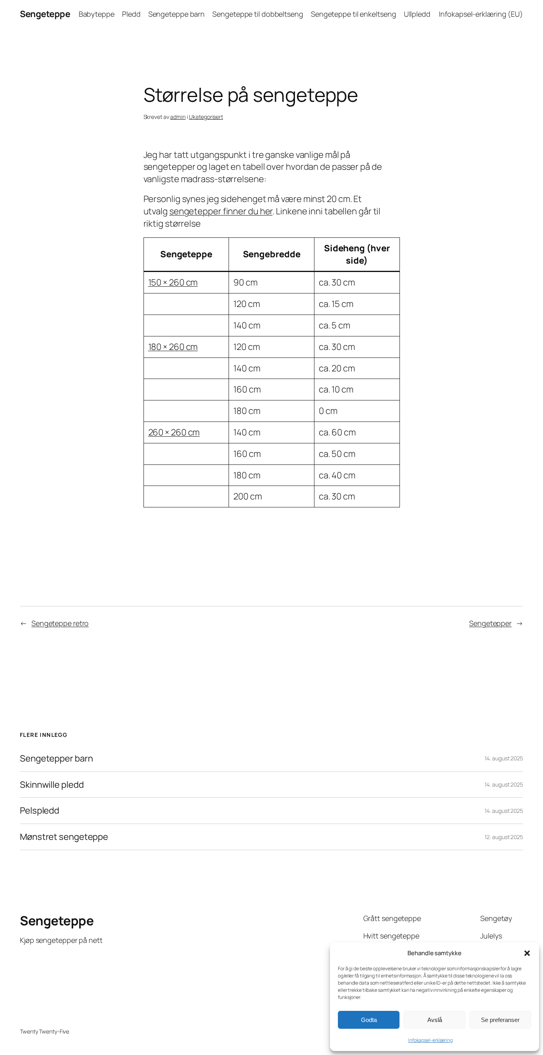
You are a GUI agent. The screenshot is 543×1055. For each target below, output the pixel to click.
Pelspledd (39, 811)
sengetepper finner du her (221, 211)
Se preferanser (500, 1019)
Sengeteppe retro (60, 623)
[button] (527, 953)
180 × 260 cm (173, 347)
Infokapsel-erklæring (430, 1040)
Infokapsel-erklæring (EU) (481, 14)
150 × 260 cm (173, 282)
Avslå (434, 1019)
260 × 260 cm (174, 432)
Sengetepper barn (56, 759)
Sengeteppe (45, 14)
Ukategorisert (206, 116)
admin (178, 116)
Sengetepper (490, 623)
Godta (369, 1019)
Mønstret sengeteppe (64, 837)
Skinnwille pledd (51, 785)
